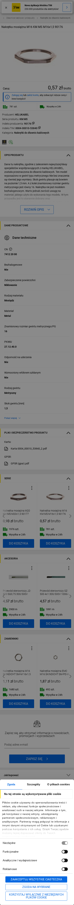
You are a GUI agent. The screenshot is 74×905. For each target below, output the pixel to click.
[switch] (65, 851)
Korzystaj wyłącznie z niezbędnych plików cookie (36, 896)
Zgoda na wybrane (36, 887)
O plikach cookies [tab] (58, 784)
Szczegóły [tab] (33, 784)
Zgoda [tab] (11, 784)
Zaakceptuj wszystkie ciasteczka (36, 879)
